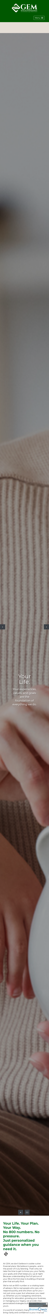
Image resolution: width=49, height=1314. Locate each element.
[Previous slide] (2, 626)
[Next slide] (46, 626)
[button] (39, 18)
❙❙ (27, 1212)
